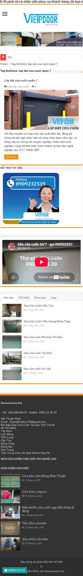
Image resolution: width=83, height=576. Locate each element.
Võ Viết (58, 561)
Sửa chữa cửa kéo (35, 539)
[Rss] (41, 566)
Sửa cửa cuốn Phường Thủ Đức (43, 337)
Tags (54, 297)
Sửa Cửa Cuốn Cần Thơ (38, 305)
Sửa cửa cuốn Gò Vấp (37, 368)
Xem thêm (11, 157)
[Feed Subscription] (81, 71)
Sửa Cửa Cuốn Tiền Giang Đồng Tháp (47, 321)
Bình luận (40, 297)
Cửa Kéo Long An (34, 491)
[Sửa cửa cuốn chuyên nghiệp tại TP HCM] (41, 18)
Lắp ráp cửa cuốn (18, 86)
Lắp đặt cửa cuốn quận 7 (20, 80)
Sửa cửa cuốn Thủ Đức (20, 57)
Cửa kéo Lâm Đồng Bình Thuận (44, 476)
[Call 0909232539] (15, 570)
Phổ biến (24, 297)
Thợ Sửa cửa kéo (34, 523)
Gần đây (8, 297)
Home (4, 63)
